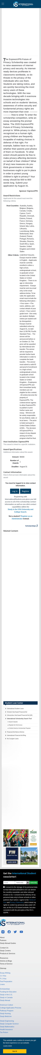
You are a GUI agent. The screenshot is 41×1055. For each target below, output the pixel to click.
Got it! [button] (15, 1051)
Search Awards (13, 722)
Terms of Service (6, 964)
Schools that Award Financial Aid (17, 712)
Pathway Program (6, 1011)
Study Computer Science (9, 1024)
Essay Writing (5, 973)
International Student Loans (15, 708)
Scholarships (30, 526)
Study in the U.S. (6, 995)
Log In (14, 491)
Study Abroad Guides (8, 943)
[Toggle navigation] (3, 4)
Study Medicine (6, 1016)
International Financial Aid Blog (16, 735)
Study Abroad (5, 1000)
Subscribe (33, 882)
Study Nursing (5, 1013)
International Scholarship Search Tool (19, 718)
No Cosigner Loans (13, 738)
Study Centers (5, 951)
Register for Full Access (15, 725)
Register (25, 491)
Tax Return (4, 1032)
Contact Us (4, 948)
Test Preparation (6, 981)
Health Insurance (6, 1029)
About (2, 937)
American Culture (6, 1005)
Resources (4, 958)
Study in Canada (6, 997)
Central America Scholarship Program (19, 728)
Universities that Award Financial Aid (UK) (19, 715)
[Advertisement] (20, 31)
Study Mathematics (7, 1027)
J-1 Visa (3, 976)
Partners (3, 940)
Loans (2, 984)
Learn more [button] (7, 1046)
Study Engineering (7, 1021)
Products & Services (7, 953)
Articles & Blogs (6, 961)
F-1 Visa (3, 979)
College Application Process (10, 1008)
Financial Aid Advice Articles (15, 732)
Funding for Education (8, 992)
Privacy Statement (17, 902)
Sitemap (3, 968)
